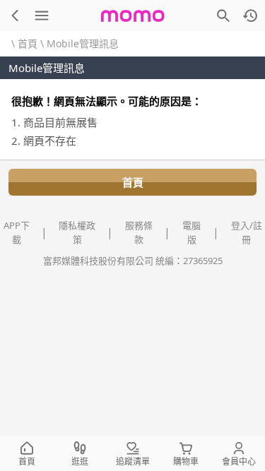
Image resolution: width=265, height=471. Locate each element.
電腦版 (191, 232)
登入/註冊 (246, 232)
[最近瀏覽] (250, 16)
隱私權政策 (77, 232)
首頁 (27, 43)
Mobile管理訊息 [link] (83, 43)
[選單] (42, 16)
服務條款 (139, 232)
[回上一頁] (15, 16)
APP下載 (17, 232)
